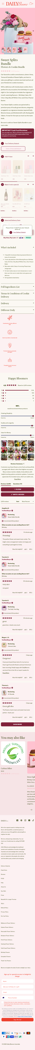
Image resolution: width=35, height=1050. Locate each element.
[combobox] (13, 148)
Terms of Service (28, 1016)
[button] (10, 71)
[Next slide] (31, 809)
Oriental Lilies (12, 646)
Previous (2, 31)
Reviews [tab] (6, 484)
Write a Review (22, 494)
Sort (17, 501)
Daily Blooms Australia (13, 1044)
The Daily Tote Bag (13, 609)
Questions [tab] (17, 484)
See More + (3, 210)
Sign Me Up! (17, 1019)
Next (33, 31)
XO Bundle (11, 694)
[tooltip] (23, 463)
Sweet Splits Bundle (14, 517)
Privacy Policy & (21, 1016)
